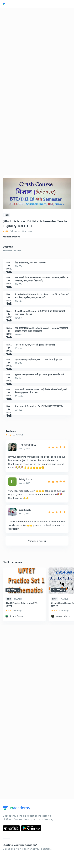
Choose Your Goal (18, 4)
